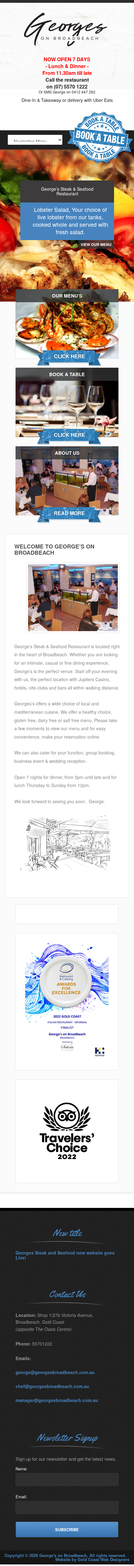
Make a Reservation (100, 138)
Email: (21, 1497)
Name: (21, 1469)
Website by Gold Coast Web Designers (92, 1559)
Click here (69, 356)
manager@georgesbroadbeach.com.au (57, 1400)
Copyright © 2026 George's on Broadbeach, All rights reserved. (65, 1555)
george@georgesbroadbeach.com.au (55, 1372)
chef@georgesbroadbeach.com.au (52, 1386)
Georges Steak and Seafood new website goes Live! (65, 1255)
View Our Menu (96, 244)
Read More (69, 513)
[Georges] (67, 54)
